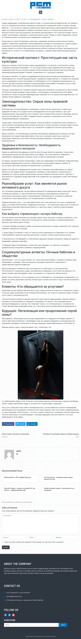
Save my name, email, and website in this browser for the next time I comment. (34, 542)
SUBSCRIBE (9, 620)
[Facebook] (5, 615)
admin (18, 451)
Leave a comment (47, 19)
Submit (5, 547)
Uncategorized (35, 19)
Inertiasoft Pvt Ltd (49, 636)
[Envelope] (13, 615)
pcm (25, 19)
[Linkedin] (9, 615)
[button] (40, 12)
